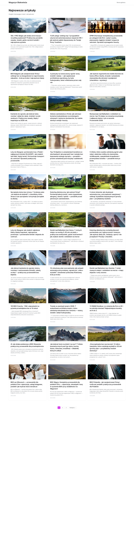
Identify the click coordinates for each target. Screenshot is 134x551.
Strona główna (121, 2)
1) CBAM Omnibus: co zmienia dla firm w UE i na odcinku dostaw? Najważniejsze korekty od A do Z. (106, 308)
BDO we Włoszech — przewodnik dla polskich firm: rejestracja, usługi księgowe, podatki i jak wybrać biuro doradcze (27, 384)
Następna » (72, 407)
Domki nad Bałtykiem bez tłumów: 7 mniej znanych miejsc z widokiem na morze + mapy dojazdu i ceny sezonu (106, 270)
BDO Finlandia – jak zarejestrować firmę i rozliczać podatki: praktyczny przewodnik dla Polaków (105, 384)
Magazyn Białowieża (18, 2)
